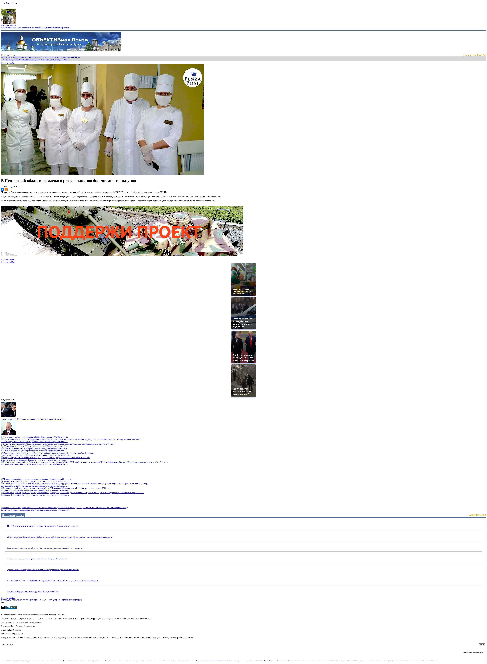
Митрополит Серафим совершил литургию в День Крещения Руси (32, 592)
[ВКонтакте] (2, 189)
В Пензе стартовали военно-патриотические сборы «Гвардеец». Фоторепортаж (37, 559)
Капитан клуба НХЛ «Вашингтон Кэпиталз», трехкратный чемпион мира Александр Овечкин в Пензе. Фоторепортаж (52, 581)
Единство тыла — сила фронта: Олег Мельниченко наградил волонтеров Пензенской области (43, 570)
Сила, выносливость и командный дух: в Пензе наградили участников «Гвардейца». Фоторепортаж (45, 548)
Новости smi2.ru (8, 63)
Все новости (11, 3)
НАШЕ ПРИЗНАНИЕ (72, 600)
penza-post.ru (24, 660)
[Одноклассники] (6, 189)
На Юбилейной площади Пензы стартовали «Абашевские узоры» (42, 525)
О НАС (43, 600)
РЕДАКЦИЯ (54, 600)
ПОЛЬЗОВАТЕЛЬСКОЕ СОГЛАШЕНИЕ (19, 600)
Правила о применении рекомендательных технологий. (222, 660)
